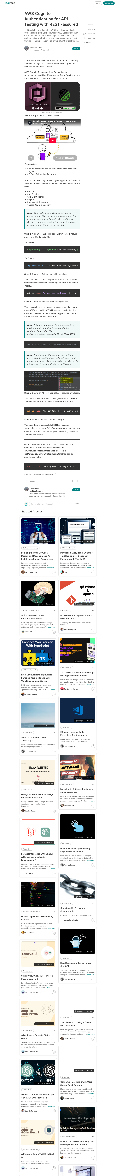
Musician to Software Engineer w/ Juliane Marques (77, 790)
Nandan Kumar (69, 1039)
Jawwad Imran (30, 933)
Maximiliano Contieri (71, 920)
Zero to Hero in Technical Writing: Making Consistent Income (77, 674)
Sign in (98, 3)
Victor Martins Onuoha (33, 992)
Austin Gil (28, 632)
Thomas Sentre (69, 746)
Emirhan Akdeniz (70, 1098)
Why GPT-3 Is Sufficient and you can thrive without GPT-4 (37, 1096)
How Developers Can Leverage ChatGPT (75, 964)
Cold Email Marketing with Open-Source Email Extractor (77, 1083)
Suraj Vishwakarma (71, 689)
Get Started (109, 3)
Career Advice (67, 784)
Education (65, 610)
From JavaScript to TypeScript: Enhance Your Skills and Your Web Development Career (36, 678)
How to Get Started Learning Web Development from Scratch (77, 1143)
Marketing (65, 1077)
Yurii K (66, 572)
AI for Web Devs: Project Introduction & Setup (33, 617)
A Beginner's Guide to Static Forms (35, 1037)
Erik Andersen (69, 806)
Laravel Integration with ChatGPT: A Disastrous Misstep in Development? (38, 857)
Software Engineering (33, 474)
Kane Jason (29, 873)
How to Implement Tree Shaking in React (37, 918)
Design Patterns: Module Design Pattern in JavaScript (37, 796)
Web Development (68, 548)
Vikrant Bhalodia (31, 572)
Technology (66, 727)
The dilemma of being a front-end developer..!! (75, 1024)
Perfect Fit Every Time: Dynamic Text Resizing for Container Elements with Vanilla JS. (76, 556)
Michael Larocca (70, 1158)
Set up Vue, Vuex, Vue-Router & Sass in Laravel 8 (37, 977)
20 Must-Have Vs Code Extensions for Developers (73, 733)
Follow (76, 48)
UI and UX (26, 789)
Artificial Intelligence (30, 610)
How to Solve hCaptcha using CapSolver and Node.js (75, 850)
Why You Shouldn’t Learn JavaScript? (33, 739)
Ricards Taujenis (70, 629)
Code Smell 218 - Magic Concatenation (72, 909)
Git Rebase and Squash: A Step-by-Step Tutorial (76, 617)
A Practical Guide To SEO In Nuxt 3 (37, 1155)
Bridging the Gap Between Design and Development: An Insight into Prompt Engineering (37, 556)
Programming (49, 474)
